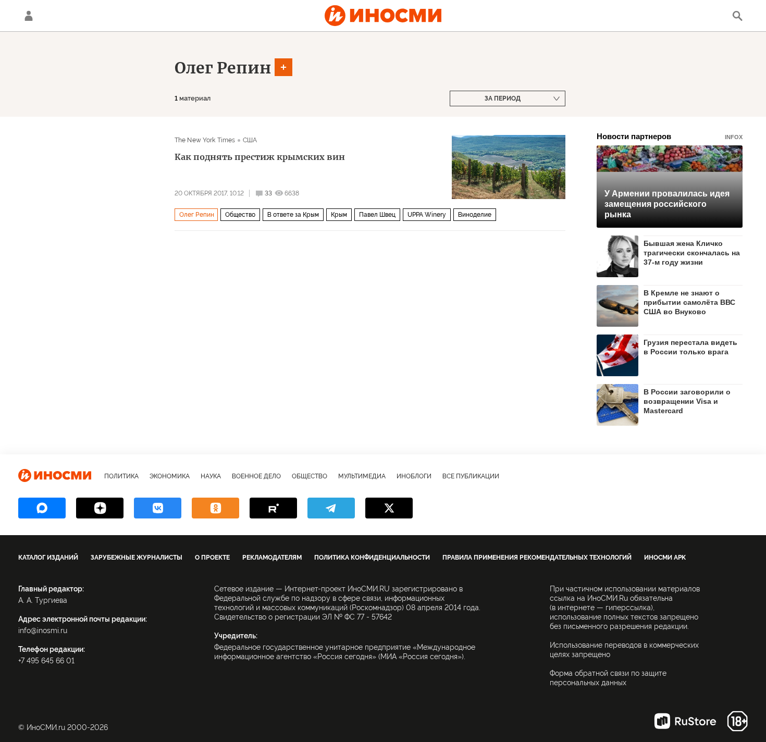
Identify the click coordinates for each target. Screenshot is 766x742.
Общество (240, 214)
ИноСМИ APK (665, 557)
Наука (211, 476)
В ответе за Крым (293, 214)
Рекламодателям (272, 557)
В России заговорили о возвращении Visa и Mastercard (687, 401)
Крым (339, 214)
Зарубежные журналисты (136, 557)
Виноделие (474, 214)
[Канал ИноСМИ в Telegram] (331, 508)
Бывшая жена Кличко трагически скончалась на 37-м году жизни (692, 252)
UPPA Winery (426, 214)
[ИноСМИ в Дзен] (99, 508)
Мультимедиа (362, 476)
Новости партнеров (670, 136)
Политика (121, 476)
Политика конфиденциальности (372, 557)
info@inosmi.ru (42, 630)
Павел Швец (377, 214)
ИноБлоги (414, 476)
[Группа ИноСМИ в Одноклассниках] (215, 508)
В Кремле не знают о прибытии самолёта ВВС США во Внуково (689, 302)
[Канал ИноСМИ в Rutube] (273, 508)
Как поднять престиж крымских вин (260, 157)
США (250, 140)
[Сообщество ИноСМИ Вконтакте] (157, 508)
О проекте (212, 557)
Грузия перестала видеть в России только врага (690, 347)
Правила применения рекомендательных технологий (537, 557)
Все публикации (470, 476)
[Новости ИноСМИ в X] (389, 508)
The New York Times (205, 140)
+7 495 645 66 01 (46, 661)
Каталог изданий (48, 557)
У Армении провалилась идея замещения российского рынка (667, 204)
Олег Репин (223, 68)
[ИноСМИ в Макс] (42, 508)
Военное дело (256, 476)
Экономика (170, 476)
